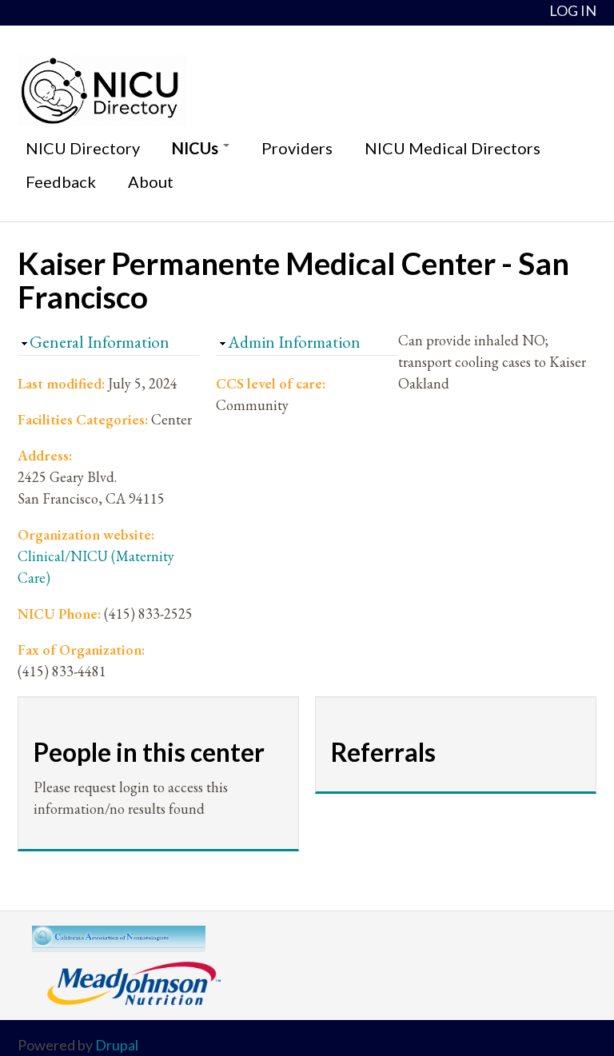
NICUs (196, 147)
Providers (297, 147)
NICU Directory (83, 147)
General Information (99, 342)
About (150, 181)
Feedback (61, 181)
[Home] (307, 90)
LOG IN (572, 10)
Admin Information (294, 342)
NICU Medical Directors (452, 147)
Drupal (116, 1045)
